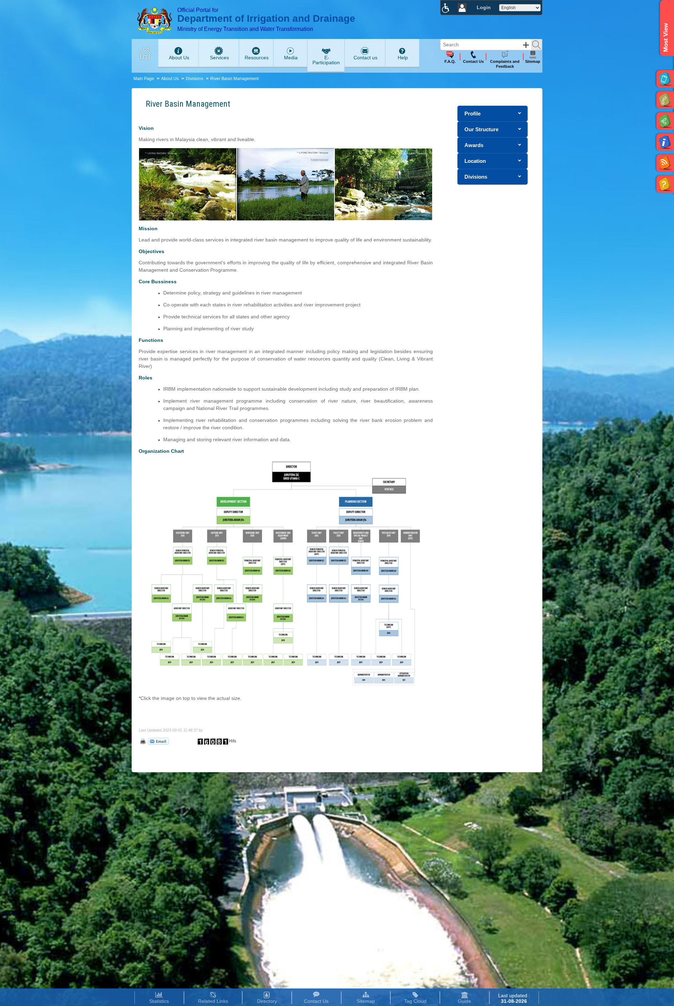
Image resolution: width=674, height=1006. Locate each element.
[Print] (142, 741)
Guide (464, 1001)
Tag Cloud (415, 1001)
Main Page (143, 78)
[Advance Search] (525, 44)
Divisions (194, 78)
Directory (267, 1001)
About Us (170, 78)
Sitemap (366, 1001)
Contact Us (316, 1001)
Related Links (213, 1001)
